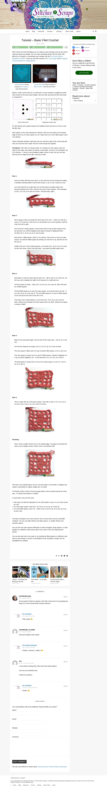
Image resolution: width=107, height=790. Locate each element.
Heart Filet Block (19, 84)
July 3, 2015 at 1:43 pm (25, 598)
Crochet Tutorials (90, 85)
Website (14, 728)
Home (27, 31)
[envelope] (22, 1)
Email (14, 719)
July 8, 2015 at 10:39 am (28, 647)
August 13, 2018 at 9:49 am (29, 687)
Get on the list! (84, 73)
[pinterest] (14, 1)
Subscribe (41, 31)
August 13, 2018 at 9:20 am (26, 663)
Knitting (58, 31)
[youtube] (19, 1)
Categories (75, 98)
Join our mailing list (78, 63)
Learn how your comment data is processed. (52, 766)
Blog (33, 31)
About (78, 31)
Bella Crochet (38, 86)
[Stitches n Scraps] (53, 14)
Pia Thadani (26, 614)
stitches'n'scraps (29, 645)
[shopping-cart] (24, 1)
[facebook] (12, 1)
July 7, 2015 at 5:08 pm (25, 631)
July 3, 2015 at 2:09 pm (28, 616)
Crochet (49, 31)
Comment (15, 737)
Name (14, 710)
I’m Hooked (24, 87)
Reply (66, 597)
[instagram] (16, 1)
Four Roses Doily (39, 84)
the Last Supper (52, 58)
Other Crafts (70, 31)
